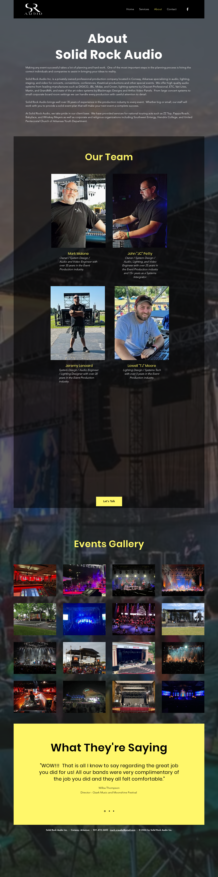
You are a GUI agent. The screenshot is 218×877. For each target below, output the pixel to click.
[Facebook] (187, 9)
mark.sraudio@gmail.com (122, 830)
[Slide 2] (109, 811)
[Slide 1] (104, 811)
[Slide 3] (113, 811)
